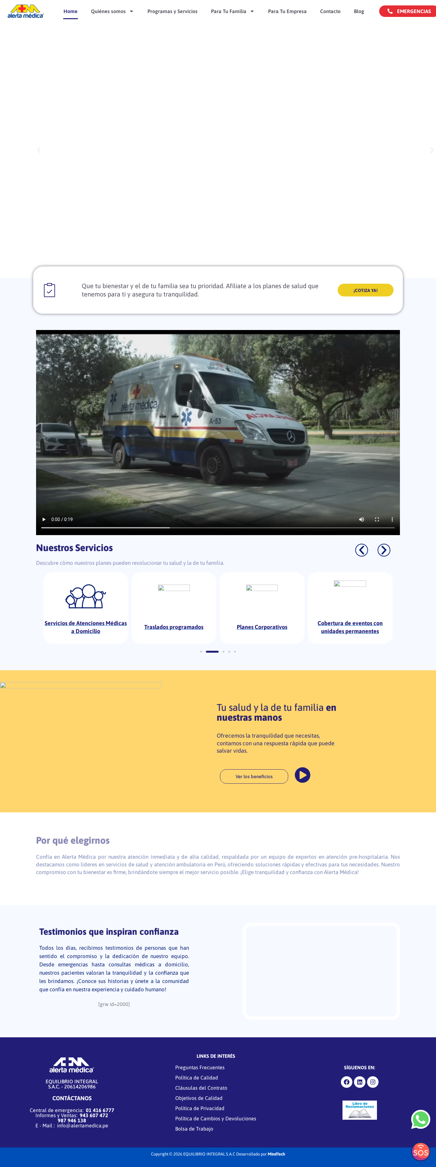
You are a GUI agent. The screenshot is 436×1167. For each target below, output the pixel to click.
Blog (359, 11)
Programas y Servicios (172, 11)
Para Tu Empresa (287, 11)
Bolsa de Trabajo (194, 1129)
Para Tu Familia (228, 11)
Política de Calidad (196, 1077)
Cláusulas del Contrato (201, 1088)
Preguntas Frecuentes (200, 1067)
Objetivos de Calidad (198, 1098)
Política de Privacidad (199, 1108)
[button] (39, 150)
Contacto (330, 11)
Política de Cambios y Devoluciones (215, 1118)
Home (71, 11)
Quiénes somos (108, 11)
